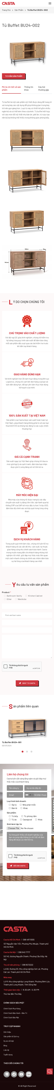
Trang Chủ (6, 10)
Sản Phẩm (19, 10)
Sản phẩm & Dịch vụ (11, 1036)
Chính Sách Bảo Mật (11, 1017)
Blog (5, 1045)
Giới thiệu (7, 1032)
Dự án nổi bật (9, 1041)
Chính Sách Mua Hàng (12, 1008)
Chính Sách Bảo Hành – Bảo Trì (15, 1013)
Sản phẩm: (11, 813)
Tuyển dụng (8, 1054)
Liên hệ (6, 1050)
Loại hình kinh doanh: (16, 801)
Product (6, 592)
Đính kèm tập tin (14, 824)
